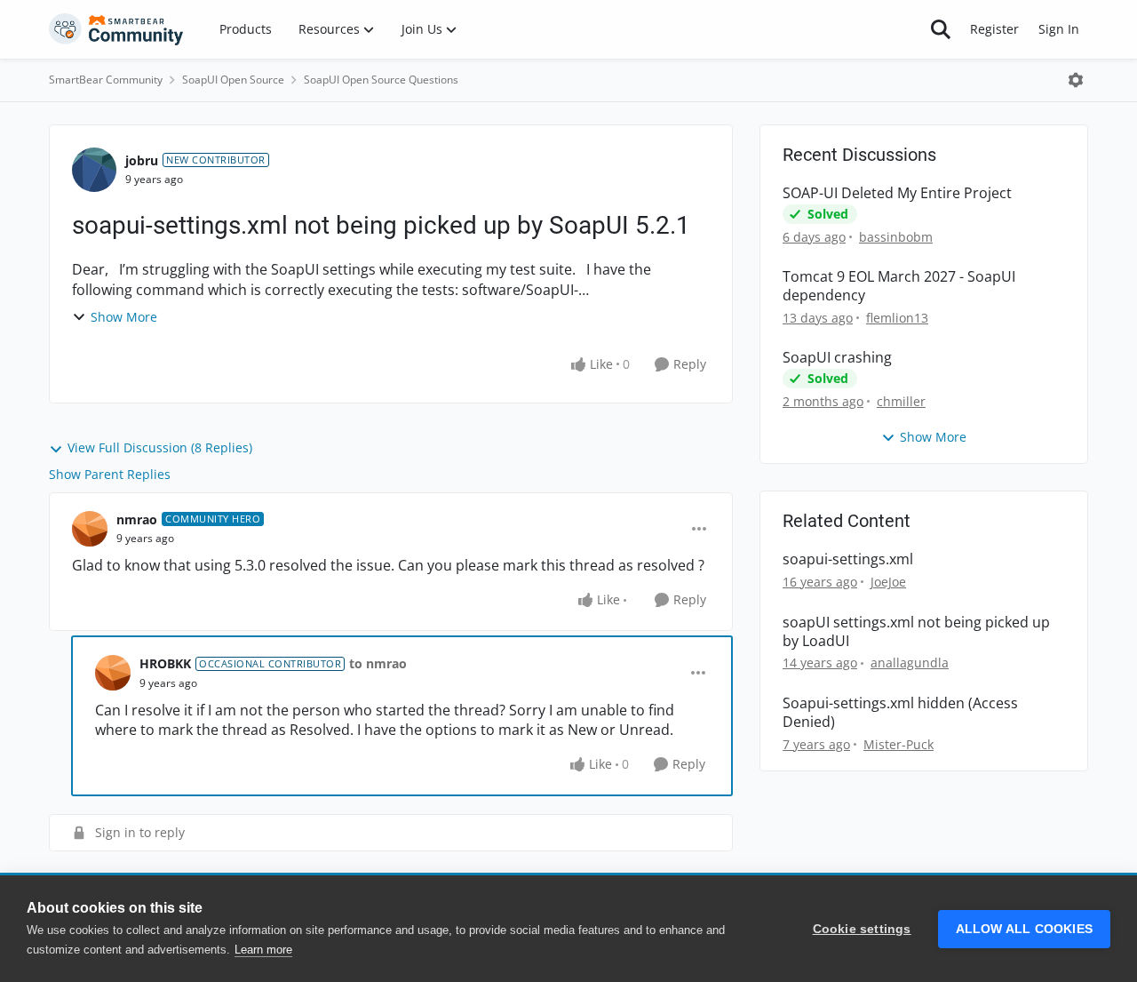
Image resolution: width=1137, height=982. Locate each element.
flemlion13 (897, 317)
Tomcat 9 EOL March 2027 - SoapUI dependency (899, 286)
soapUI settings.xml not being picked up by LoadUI (916, 632)
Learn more (263, 949)
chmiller (901, 401)
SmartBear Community (106, 79)
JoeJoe (888, 581)
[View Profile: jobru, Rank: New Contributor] (94, 170)
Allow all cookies (1024, 929)
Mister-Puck (898, 744)
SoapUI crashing (837, 357)
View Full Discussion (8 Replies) (160, 447)
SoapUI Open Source (233, 79)
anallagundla (910, 662)
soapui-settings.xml (848, 559)
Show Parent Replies (110, 474)
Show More (124, 316)
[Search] (940, 29)
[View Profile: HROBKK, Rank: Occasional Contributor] (113, 673)
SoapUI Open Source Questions (381, 79)
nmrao (136, 519)
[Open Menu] (1075, 80)
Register (994, 28)
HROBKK (165, 663)
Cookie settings (862, 929)
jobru (141, 160)
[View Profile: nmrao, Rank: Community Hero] (89, 529)
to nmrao (378, 663)
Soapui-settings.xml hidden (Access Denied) (900, 712)
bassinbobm (896, 236)
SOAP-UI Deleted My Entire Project (897, 193)
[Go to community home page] (116, 29)
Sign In (1058, 28)
